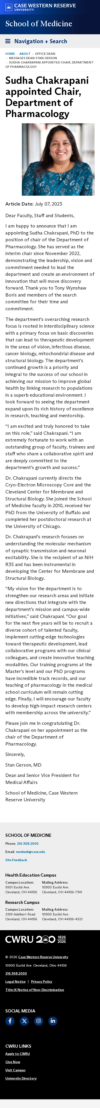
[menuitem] (21, 1054)
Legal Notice (15, 981)
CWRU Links (18, 1046)
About (25, 53)
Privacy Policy (41, 981)
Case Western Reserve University (43, 957)
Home (10, 53)
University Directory (21, 1078)
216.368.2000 (28, 843)
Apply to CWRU (17, 1054)
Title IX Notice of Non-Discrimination (34, 990)
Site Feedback (16, 860)
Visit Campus (15, 1070)
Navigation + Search (34, 41)
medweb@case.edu (30, 852)
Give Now (12, 1062)
